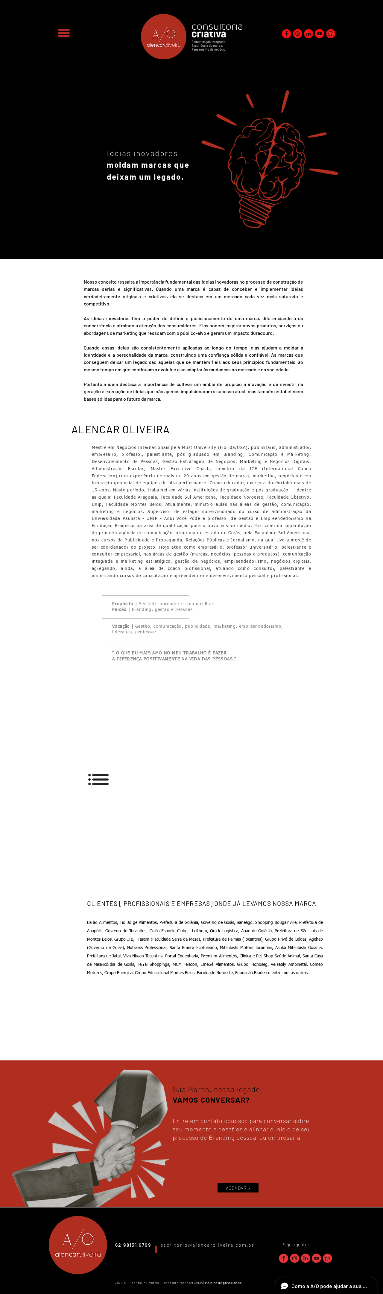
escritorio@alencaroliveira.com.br (207, 1245)
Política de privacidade (223, 1283)
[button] (64, 33)
